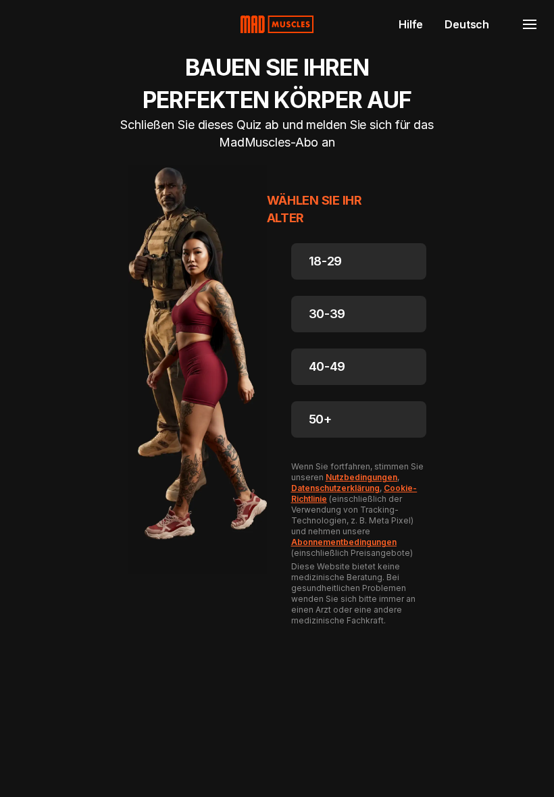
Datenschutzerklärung (335, 488)
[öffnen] (529, 24)
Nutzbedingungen (361, 477)
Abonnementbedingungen (344, 542)
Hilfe (411, 24)
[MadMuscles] (277, 24)
